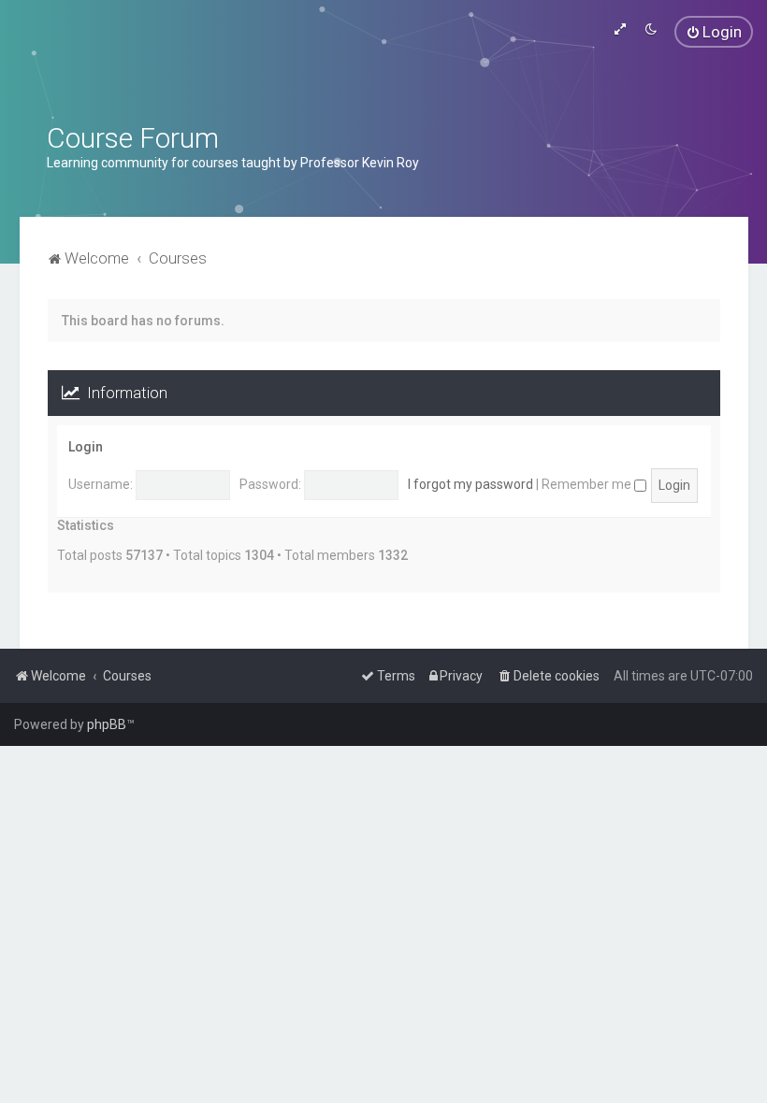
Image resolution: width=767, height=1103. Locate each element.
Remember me (588, 484)
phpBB (106, 724)
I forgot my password (470, 484)
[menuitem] (713, 32)
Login (85, 446)
